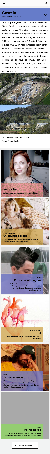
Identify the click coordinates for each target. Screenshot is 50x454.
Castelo (9, 12)
